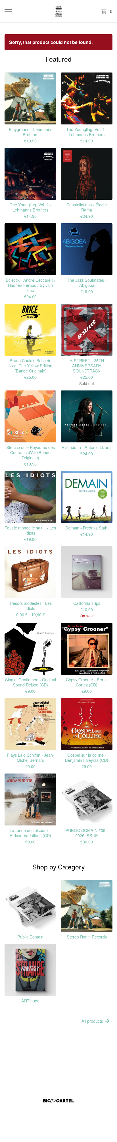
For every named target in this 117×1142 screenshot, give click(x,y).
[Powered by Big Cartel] (58, 1101)
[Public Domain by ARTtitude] (58, 11)
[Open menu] (8, 11)
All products (92, 1021)
